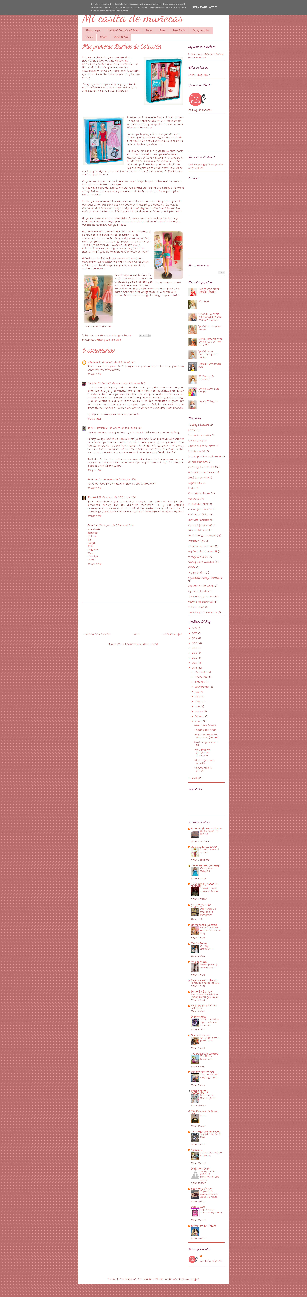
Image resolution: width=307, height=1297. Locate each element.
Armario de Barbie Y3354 (207, 1097)
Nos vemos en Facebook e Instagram (208, 912)
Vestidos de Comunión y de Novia (123, 30)
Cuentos (89, 37)
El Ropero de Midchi (203, 1225)
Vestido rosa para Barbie (209, 328)
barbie (192, 430)
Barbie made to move (201, 446)
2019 (195, 638)
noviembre (202, 677)
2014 (195, 663)
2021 (195, 628)
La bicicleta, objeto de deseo (211, 1154)
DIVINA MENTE (96, 428)
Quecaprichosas (200, 1035)
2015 (195, 658)
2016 (195, 653)
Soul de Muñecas (98, 383)
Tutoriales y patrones (201, 596)
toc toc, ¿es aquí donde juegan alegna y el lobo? (204, 995)
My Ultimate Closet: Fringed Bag (211, 1211)
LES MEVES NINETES (202, 1072)
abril (198, 706)
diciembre (201, 672)
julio (198, 692)
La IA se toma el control (209, 851)
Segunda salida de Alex (210, 1135)
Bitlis (90, 546)
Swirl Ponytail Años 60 (205, 744)
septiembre (202, 687)
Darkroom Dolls (200, 1168)
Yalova (92, 536)
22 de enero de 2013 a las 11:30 (117, 479)
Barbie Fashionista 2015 (209, 365)
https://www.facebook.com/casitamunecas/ (206, 55)
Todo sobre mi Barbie (204, 980)
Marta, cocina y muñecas (116, 335)
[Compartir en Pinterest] (149, 335)
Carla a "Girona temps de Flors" (209, 1076)
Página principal (93, 30)
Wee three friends (205, 725)
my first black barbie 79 (202, 551)
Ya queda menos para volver (209, 1039)
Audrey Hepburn (198, 425)
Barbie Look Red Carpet (208, 390)
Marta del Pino (197, 530)
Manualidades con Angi (205, 865)
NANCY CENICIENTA (206, 947)
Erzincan (93, 533)
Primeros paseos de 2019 (205, 983)
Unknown (93, 362)
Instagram (196, 1008)
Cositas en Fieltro (199, 514)
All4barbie (197, 1150)
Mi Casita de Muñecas (202, 535)
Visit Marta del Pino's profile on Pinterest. (205, 166)
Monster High (196, 541)
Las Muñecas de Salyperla (201, 905)
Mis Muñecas (199, 943)
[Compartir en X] (145, 335)
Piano (203, 1115)
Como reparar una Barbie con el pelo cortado (210, 341)
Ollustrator (155, 1279)
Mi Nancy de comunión (206, 378)
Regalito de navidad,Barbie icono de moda (208, 1194)
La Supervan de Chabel (209, 832)
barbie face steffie (199, 435)
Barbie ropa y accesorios (199, 1091)
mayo (199, 701)
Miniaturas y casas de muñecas (204, 885)
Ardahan (93, 549)
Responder (94, 374)
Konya (91, 543)
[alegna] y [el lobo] (201, 991)
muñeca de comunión (201, 546)
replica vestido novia (201, 586)
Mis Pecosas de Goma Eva (204, 1112)
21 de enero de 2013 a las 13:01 (124, 428)
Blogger (194, 1279)
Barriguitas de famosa (202, 472)
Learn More (199, 7)
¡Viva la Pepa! (199, 962)
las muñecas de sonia (204, 925)
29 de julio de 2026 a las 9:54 (116, 525)
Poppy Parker (179, 30)
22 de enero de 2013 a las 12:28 (117, 497)
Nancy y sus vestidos (201, 562)
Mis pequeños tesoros (204, 1054)
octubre (200, 682)
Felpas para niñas (205, 730)
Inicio (137, 634)
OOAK (191, 567)
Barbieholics (198, 1207)
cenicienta (194, 498)
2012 (195, 778)
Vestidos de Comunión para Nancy (207, 354)
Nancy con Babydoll (206, 869)
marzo (199, 711)
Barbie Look (195, 440)
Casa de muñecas (199, 493)
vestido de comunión (201, 602)
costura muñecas (198, 520)
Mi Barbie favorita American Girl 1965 (206, 736)
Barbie (149, 30)
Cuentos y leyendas (200, 525)
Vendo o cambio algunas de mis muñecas (209, 1022)
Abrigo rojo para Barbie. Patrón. (208, 290)
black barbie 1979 (198, 477)
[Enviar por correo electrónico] (140, 335)
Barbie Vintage (121, 37)
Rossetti (93, 497)
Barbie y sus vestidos (108, 340)
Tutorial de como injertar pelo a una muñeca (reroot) (209, 316)
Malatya (93, 556)
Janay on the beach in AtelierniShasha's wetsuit (209, 1175)
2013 (195, 668)
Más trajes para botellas (204, 762)
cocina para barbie (200, 509)
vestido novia (196, 607)
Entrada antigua (172, 634)
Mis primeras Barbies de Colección (202, 752)
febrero (200, 716)
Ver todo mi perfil (211, 1261)
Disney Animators (201, 30)
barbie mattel (196, 451)
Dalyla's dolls (198, 1016)
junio (198, 696)
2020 (195, 633)
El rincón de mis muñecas (206, 828)
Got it (213, 7)
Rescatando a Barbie (203, 769)
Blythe (103, 37)
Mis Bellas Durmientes (206, 1058)
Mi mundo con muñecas (205, 1131)
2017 (195, 648)
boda (191, 488)
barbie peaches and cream (204, 456)
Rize (90, 553)
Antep (91, 560)
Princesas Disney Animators (205, 578)
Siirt (90, 539)
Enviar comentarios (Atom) (141, 644)
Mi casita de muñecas (132, 17)
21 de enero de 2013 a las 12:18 (117, 362)
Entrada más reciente (97, 634)
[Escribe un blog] (143, 335)
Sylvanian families (198, 591)
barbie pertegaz (198, 462)
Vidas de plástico (201, 1188)
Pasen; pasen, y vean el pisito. (209, 966)
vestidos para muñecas (202, 612)
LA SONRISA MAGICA (204, 1005)
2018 (195, 643)
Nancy (162, 30)
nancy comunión (198, 557)
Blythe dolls (195, 483)
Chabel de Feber (198, 504)
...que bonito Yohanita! (204, 847)
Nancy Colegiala (208, 401)
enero (199, 721)
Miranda (203, 301)
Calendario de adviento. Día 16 (209, 890)
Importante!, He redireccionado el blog (210, 930)
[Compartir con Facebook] (147, 335)
